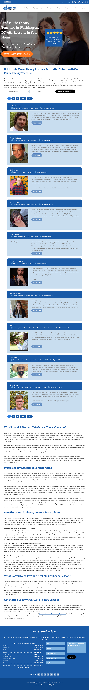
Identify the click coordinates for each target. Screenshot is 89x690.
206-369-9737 (38, 663)
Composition (17, 108)
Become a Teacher (40, 685)
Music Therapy (35, 360)
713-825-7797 (38, 654)
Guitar (23, 108)
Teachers (59, 8)
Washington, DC (49, 108)
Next (23, 98)
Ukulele (40, 387)
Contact (83, 8)
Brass (14, 327)
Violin (31, 172)
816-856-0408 (38, 656)
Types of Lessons (38, 8)
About (77, 8)
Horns (26, 327)
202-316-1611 (38, 647)
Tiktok (55, 674)
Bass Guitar (16, 387)
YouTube (48, 674)
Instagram (58, 674)
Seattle (5, 663)
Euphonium (20, 327)
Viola (27, 172)
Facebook (38, 674)
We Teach (26, 8)
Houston (6, 654)
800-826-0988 (79, 1)
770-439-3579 (38, 645)
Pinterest (51, 674)
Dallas (5, 650)
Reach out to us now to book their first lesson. (52, 614)
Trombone (44, 327)
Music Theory (30, 108)
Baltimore (6, 648)
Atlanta (5, 645)
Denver (5, 652)
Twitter (42, 674)
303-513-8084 (38, 652)
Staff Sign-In (51, 685)
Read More (37, 123)
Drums (15, 360)
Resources (68, 8)
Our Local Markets (23, 667)
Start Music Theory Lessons (17, 54)
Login (7, 2)
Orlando (5, 661)
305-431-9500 (38, 658)
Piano (36, 108)
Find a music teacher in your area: (23, 643)
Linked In (45, 674)
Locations (50, 8)
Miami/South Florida (9, 658)
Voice (35, 140)
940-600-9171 (38, 650)
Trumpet (50, 327)
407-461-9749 (38, 661)
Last (29, 98)
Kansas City (7, 656)
